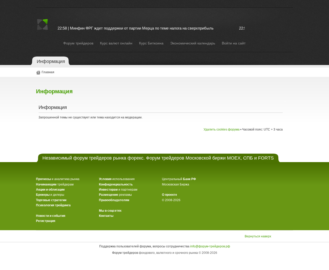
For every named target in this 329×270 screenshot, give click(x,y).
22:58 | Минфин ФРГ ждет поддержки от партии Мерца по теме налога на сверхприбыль (132, 28)
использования (117, 179)
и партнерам (118, 189)
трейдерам (55, 184)
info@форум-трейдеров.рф (210, 246)
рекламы (115, 195)
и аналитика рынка (57, 179)
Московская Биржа (175, 184)
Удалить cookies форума (222, 129)
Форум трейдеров (125, 253)
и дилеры (50, 195)
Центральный (179, 179)
